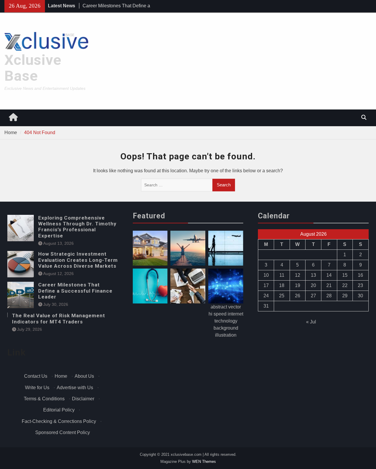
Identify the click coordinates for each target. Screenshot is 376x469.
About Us (84, 376)
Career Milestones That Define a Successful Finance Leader (75, 291)
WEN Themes (204, 461)
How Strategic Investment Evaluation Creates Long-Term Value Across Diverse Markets (78, 260)
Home (61, 376)
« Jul (311, 321)
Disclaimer (83, 398)
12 (297, 275)
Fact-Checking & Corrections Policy (59, 421)
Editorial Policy (59, 409)
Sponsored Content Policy (62, 432)
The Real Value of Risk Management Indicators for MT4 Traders (58, 318)
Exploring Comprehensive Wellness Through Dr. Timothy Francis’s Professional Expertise (77, 227)
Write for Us (37, 387)
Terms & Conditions (44, 398)
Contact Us (35, 376)
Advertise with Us (75, 387)
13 (313, 275)
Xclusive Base (32, 68)
